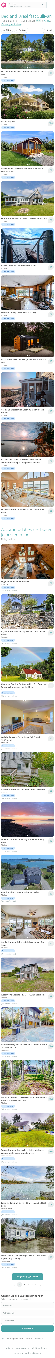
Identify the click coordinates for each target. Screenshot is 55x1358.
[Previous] (5, 51)
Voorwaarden (22, 1348)
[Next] (49, 51)
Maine (46, 20)
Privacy (9, 1348)
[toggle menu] (50, 5)
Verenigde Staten (11, 24)
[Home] (2, 1339)
